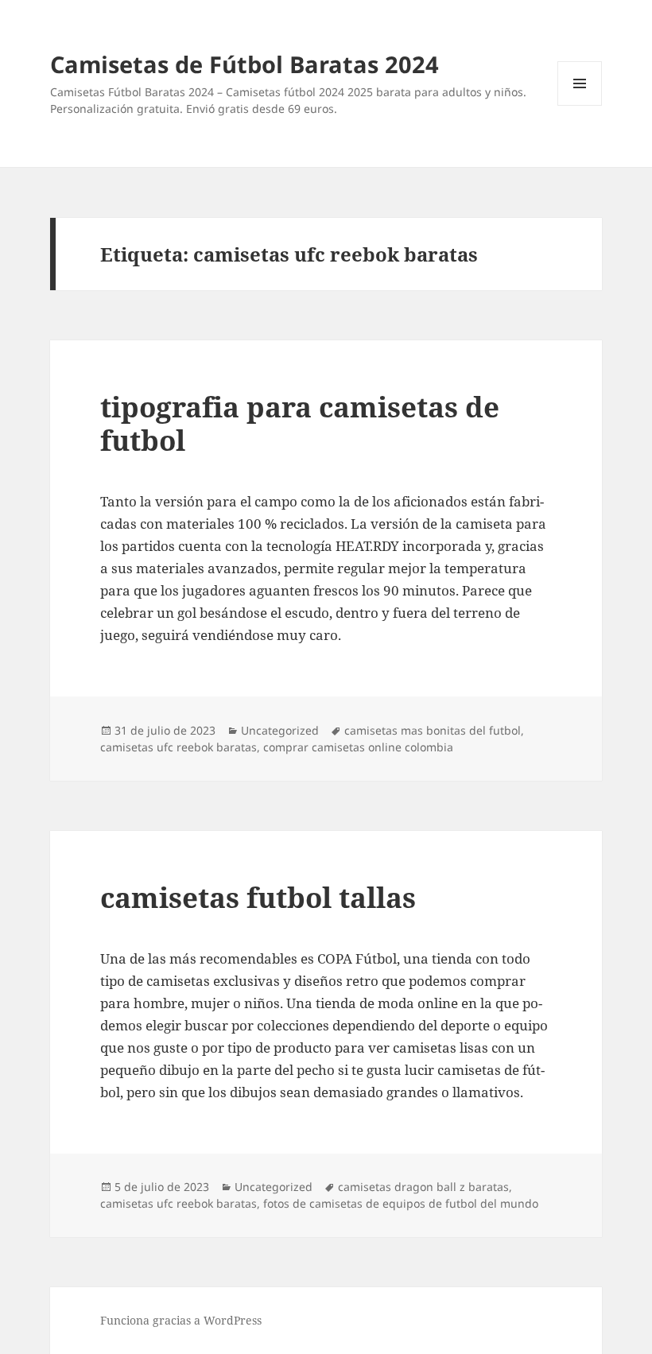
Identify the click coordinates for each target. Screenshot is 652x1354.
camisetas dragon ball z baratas (423, 1186)
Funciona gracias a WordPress (181, 1320)
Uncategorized (280, 730)
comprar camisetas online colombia (358, 747)
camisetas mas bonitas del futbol (432, 730)
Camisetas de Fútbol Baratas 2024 (244, 64)
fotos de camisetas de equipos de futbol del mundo (400, 1203)
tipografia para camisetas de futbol (299, 423)
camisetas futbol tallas (258, 897)
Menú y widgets (580, 105)
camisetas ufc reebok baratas (178, 747)
